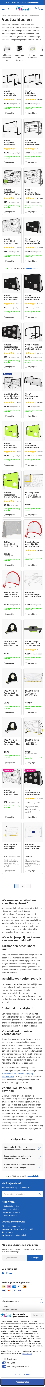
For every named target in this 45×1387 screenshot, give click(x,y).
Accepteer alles (22, 1382)
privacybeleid (27, 1354)
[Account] (39, 8)
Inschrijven (35, 1258)
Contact (5, 1306)
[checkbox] (9, 1359)
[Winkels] (35, 8)
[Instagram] (7, 1273)
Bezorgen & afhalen (11, 1209)
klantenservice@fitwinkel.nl (15, 1235)
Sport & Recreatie (14, 15)
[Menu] (3, 9)
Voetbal (24, 15)
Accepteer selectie (22, 1374)
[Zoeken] (8, 8)
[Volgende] (28, 886)
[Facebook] (3, 1273)
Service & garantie (10, 1215)
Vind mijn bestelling (11, 1206)
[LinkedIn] (10, 1273)
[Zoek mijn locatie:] (33, 9)
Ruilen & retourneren (11, 1212)
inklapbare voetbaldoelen (13, 1073)
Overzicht (38, 1315)
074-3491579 (9, 1232)
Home (4, 15)
